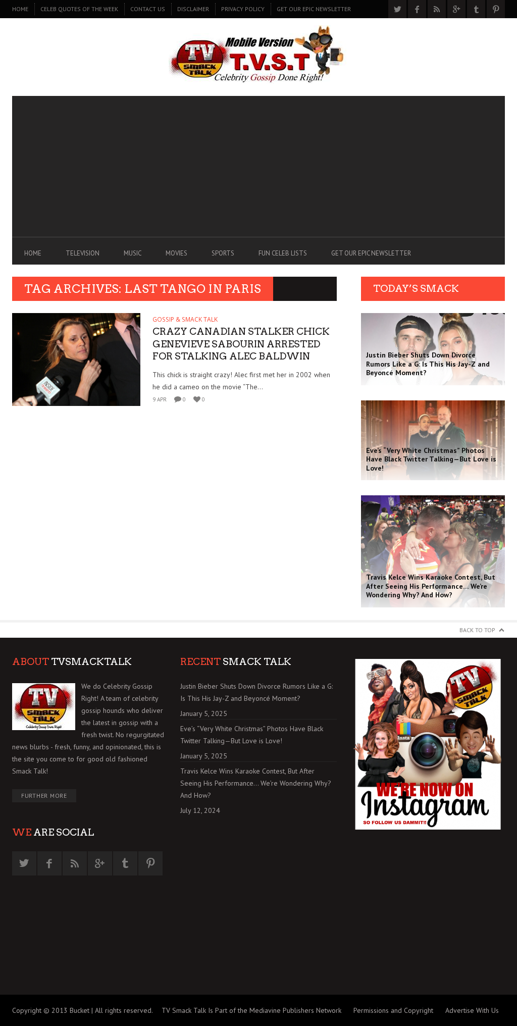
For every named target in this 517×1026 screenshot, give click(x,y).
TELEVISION (82, 253)
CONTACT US (147, 9)
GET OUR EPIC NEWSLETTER (314, 9)
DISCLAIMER (193, 9)
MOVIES (176, 253)
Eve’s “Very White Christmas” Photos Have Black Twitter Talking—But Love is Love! (251, 734)
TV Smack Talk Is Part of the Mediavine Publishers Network (251, 1010)
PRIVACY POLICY (243, 9)
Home (20, 9)
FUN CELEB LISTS (282, 253)
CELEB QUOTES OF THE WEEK (79, 9)
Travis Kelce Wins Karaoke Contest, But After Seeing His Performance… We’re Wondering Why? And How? (255, 783)
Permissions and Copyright (393, 1010)
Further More (44, 795)
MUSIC (132, 253)
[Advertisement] (258, 166)
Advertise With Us (472, 1010)
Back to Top (477, 630)
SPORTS (223, 253)
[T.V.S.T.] (258, 54)
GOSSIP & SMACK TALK (185, 319)
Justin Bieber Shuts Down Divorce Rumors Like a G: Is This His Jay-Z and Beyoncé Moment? (256, 692)
